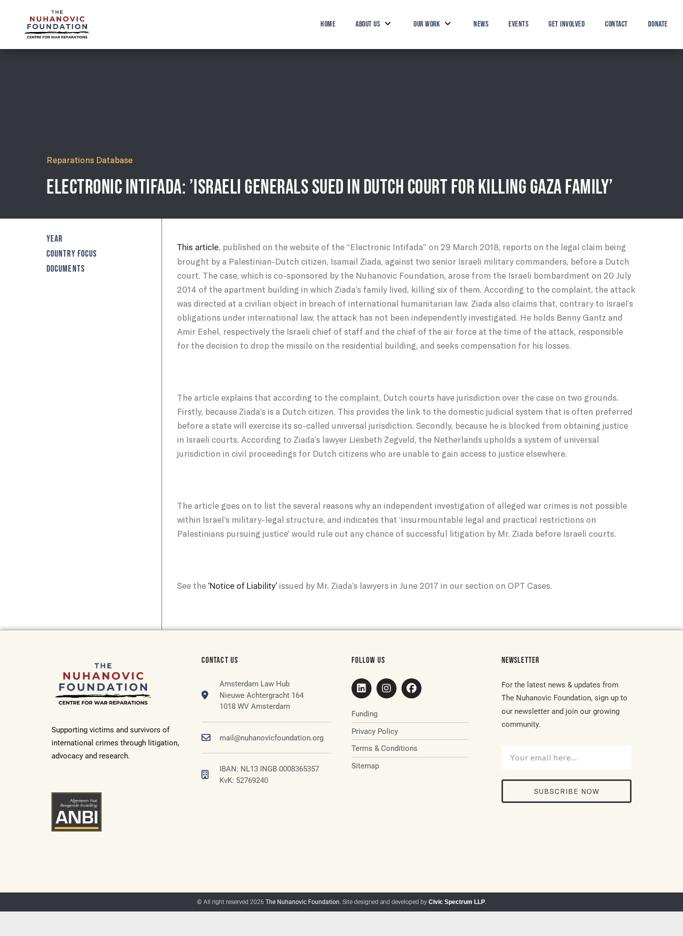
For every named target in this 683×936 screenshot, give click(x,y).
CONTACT (616, 24)
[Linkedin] (362, 688)
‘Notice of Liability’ (242, 586)
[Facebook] (412, 688)
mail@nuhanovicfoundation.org (272, 737)
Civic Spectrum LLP (456, 901)
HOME (328, 24)
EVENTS (518, 24)
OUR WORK (427, 24)
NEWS (481, 24)
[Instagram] (386, 688)
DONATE (658, 24)
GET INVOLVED (566, 24)
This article (197, 247)
